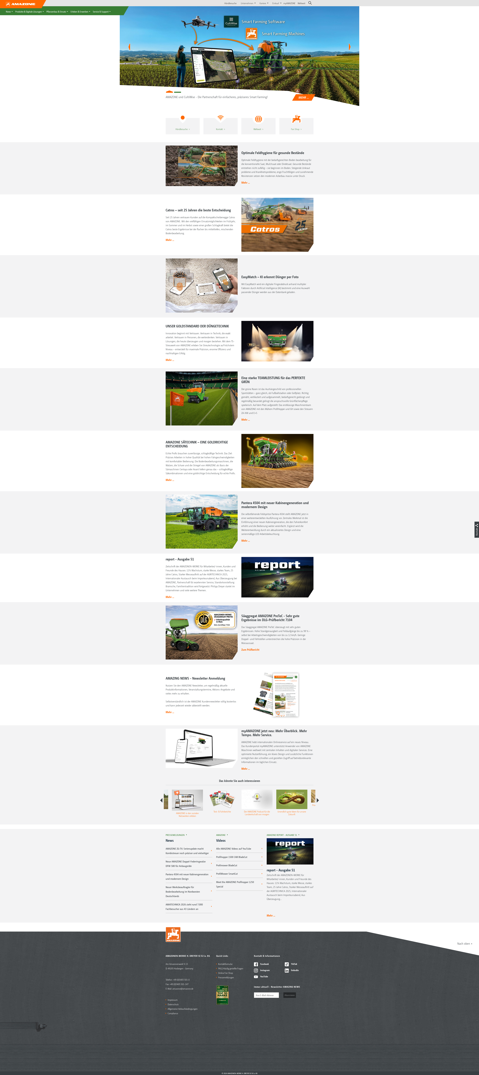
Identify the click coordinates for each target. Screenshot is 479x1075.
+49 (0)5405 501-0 (181, 979)
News (8, 11)
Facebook (264, 964)
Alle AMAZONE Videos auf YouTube (233, 848)
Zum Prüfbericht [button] (250, 649)
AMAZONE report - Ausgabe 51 (282, 835)
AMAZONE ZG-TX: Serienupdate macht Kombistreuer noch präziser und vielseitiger (187, 850)
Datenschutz (173, 1004)
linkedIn (295, 970)
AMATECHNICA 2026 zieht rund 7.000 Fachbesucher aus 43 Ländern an (184, 906)
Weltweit (301, 3)
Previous (161, 800)
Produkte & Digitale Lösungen (28, 11)
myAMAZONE (289, 3)
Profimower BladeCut (226, 865)
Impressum (173, 1000)
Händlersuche (230, 3)
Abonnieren (290, 995)
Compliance (173, 1013)
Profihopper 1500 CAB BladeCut (231, 857)
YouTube (264, 976)
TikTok (294, 964)
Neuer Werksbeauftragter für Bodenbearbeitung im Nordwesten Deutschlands (183, 891)
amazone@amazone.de (182, 988)
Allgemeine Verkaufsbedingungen (183, 1009)
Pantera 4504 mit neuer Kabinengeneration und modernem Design (187, 876)
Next (318, 800)
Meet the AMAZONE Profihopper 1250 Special (235, 884)
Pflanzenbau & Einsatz (56, 11)
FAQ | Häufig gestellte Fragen (230, 968)
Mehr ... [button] (245, 182)
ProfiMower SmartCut (227, 873)
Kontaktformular (225, 964)
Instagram (265, 970)
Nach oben (463, 943)
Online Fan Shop (225, 973)
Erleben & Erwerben (79, 11)
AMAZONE (221, 835)
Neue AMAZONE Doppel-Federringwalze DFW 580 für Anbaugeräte (186, 863)
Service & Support (101, 11)
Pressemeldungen (175, 835)
